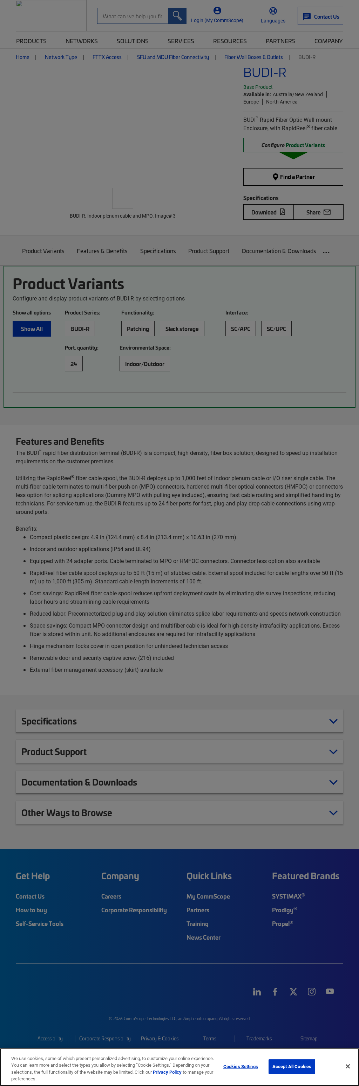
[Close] (347, 1066)
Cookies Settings (240, 1066)
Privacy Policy (167, 1072)
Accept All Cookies (291, 1066)
